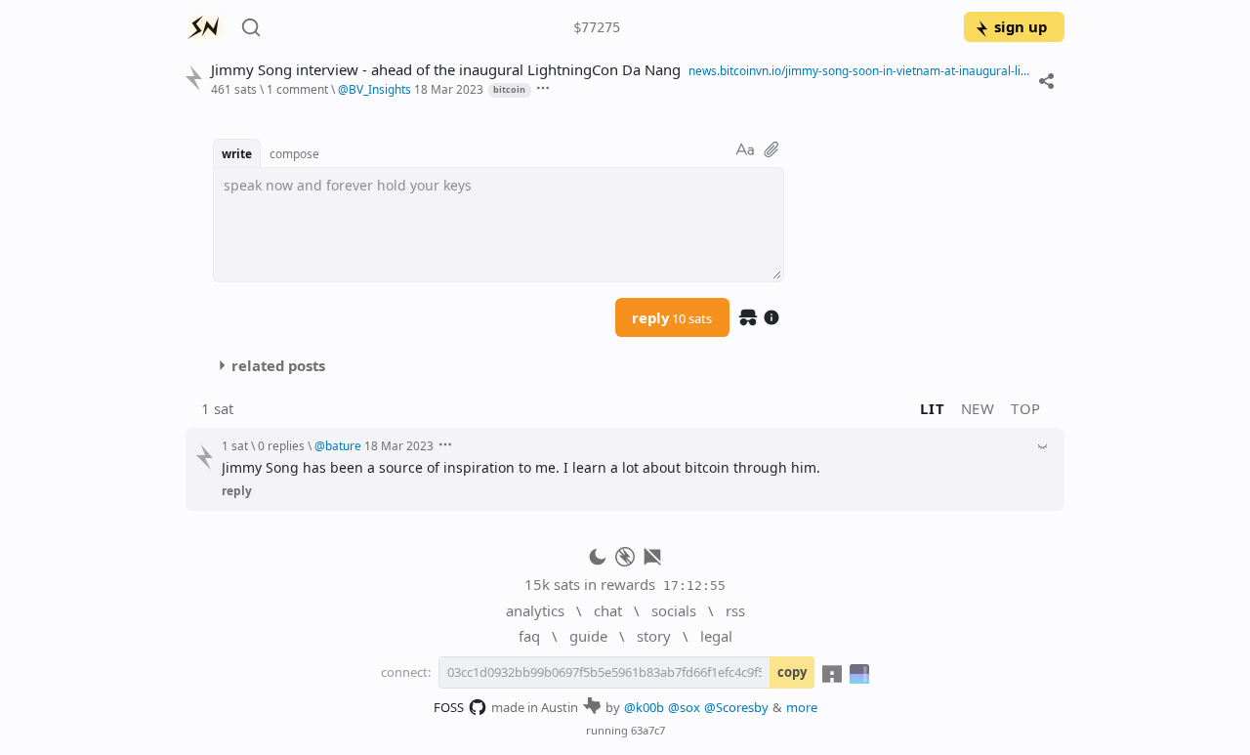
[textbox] (498, 224)
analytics (535, 610)
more (801, 707)
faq (529, 636)
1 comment (297, 89)
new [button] (978, 408)
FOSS (449, 707)
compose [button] (294, 153)
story (654, 636)
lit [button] (932, 408)
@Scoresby (736, 707)
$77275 (596, 27)
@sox (684, 707)
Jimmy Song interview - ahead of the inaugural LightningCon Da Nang (446, 70)
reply (672, 317)
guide (588, 636)
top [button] (1026, 408)
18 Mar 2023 (448, 89)
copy (792, 672)
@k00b (644, 707)
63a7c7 (648, 730)
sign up (1020, 26)
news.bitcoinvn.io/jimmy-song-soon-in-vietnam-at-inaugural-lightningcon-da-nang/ (858, 70)
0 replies (281, 445)
